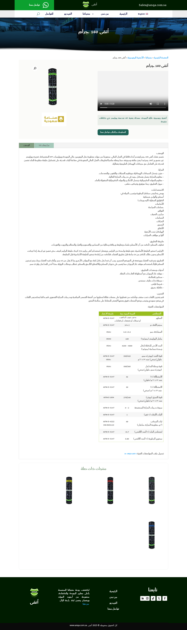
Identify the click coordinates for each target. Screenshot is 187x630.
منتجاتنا (86, 14)
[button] (35, 68)
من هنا (86, 604)
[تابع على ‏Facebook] (164, 598)
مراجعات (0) (44, 145)
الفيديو (68, 14)
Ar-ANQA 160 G (130, 454)
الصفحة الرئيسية (161, 58)
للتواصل (49, 14)
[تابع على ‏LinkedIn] (142, 598)
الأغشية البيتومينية (136, 58)
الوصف (26, 145)
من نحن (105, 14)
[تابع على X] (159, 598)
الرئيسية (123, 14)
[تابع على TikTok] (153, 598)
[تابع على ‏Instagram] (147, 598)
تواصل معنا (34, 5)
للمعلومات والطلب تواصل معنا (113, 132)
